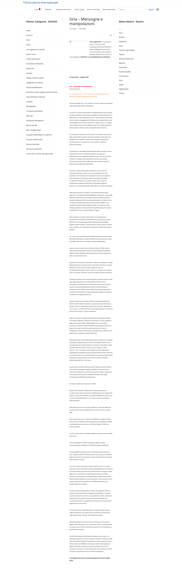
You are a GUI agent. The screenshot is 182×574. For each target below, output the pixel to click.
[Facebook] (100, 35)
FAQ (28, 40)
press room (31, 54)
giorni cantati (31, 125)
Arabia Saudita (125, 72)
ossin (28, 45)
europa (29, 73)
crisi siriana (72, 29)
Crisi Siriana (123, 76)
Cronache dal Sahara (34, 111)
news (28, 30)
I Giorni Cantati (79, 9)
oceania (29, 101)
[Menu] (157, 9)
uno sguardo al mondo (35, 49)
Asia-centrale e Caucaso (35, 97)
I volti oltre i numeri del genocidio (39, 154)
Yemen (121, 54)
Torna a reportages (126, 50)
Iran (120, 33)
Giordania (123, 67)
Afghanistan (124, 89)
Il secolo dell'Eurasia (34, 139)
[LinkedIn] (106, 35)
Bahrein (122, 63)
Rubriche (48, 9)
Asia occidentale (32, 144)
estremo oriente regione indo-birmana (41, 92)
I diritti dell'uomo (33, 59)
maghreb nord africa (34, 82)
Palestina (122, 41)
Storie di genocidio (109, 9)
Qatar (121, 84)
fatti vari (29, 116)
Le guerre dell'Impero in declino (39, 135)
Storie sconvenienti (93, 9)
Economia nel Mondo (34, 64)
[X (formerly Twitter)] (111, 35)
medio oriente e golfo (35, 78)
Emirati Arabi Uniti (126, 59)
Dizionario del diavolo (35, 120)
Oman (121, 93)
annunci (29, 35)
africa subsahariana (34, 87)
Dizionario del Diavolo (63, 9)
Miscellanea (31, 106)
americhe (30, 68)
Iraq (120, 46)
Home (37, 9)
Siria (120, 80)
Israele (121, 37)
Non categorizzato (33, 130)
